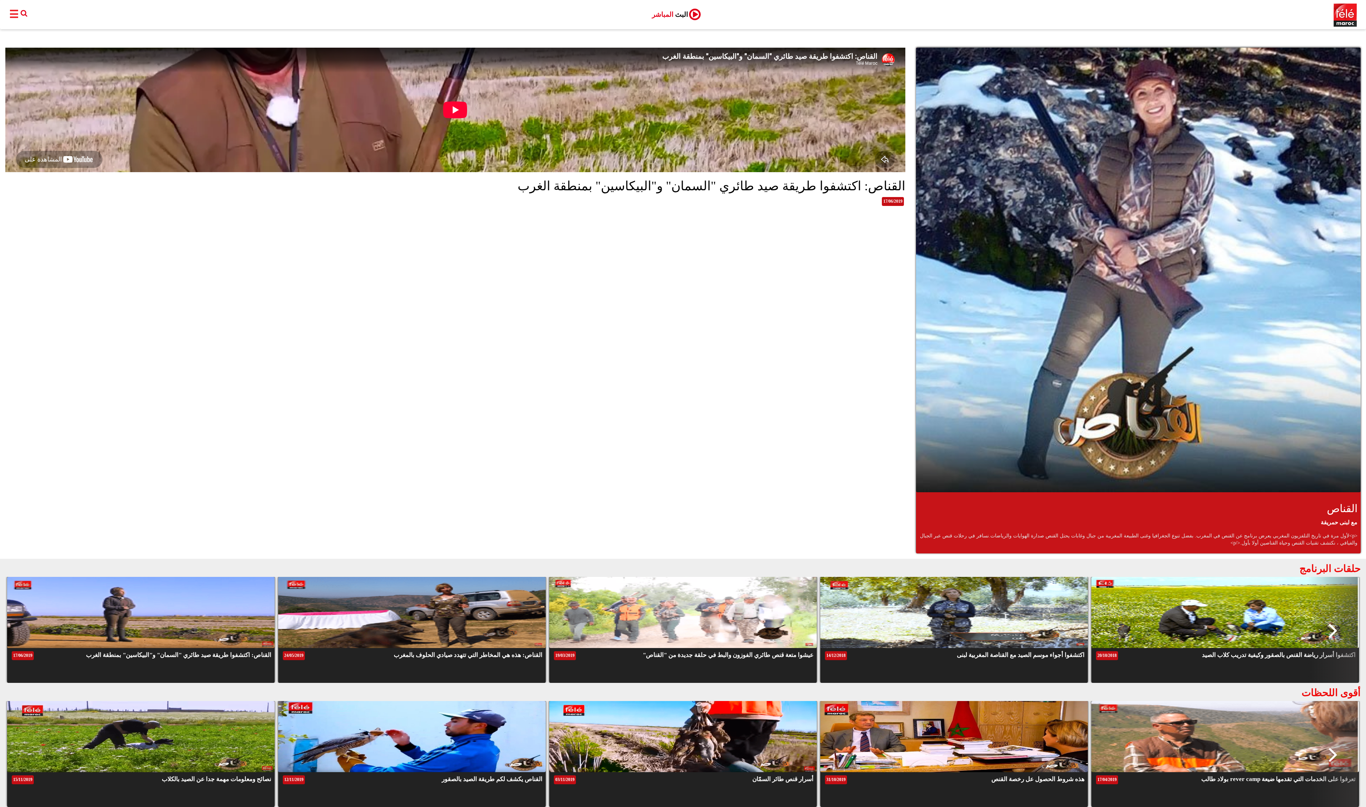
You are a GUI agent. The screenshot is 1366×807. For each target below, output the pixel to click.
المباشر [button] (670, 14)
